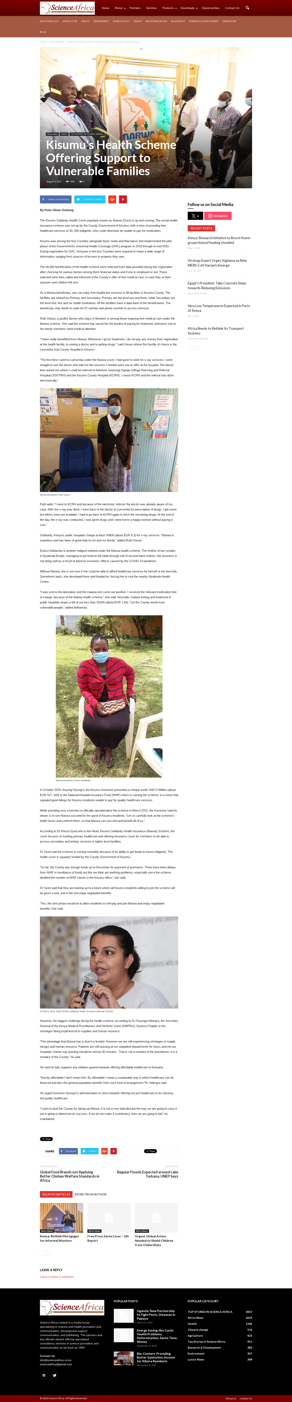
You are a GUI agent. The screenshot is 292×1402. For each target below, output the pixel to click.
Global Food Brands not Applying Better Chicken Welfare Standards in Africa (69, 1176)
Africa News (52, 134)
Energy (137, 21)
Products (168, 8)
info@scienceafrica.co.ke (55, 1360)
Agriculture (70, 21)
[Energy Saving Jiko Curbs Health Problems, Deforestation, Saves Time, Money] (124, 1335)
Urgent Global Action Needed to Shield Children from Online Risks (154, 1240)
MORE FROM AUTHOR (90, 1194)
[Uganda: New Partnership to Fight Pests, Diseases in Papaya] (124, 1316)
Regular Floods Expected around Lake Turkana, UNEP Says (147, 1174)
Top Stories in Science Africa (206, 1341)
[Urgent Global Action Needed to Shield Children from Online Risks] (156, 1218)
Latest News (196, 1359)
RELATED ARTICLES (56, 1194)
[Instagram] (44, 1376)
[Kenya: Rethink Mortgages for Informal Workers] (61, 1218)
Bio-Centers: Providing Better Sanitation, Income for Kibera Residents (156, 1357)
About (119, 8)
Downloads (188, 8)
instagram (220, 215)
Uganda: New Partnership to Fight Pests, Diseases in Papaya (156, 1314)
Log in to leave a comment (56, 1276)
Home (105, 8)
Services (151, 8)
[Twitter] (55, 1376)
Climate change (198, 1329)
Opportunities (210, 8)
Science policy (121, 21)
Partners (135, 8)
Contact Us (232, 8)
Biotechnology (49, 21)
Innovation (229, 21)
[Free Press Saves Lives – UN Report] (109, 1218)
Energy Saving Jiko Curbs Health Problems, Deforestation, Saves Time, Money (157, 1335)
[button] (247, 8)
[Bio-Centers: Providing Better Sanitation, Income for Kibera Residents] (124, 1358)
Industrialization (156, 21)
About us (231, 1398)
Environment (101, 21)
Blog (43, 31)
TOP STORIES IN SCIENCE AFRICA (87, 134)
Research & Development (204, 21)
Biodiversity (178, 21)
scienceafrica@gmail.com (56, 1364)
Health (85, 21)
